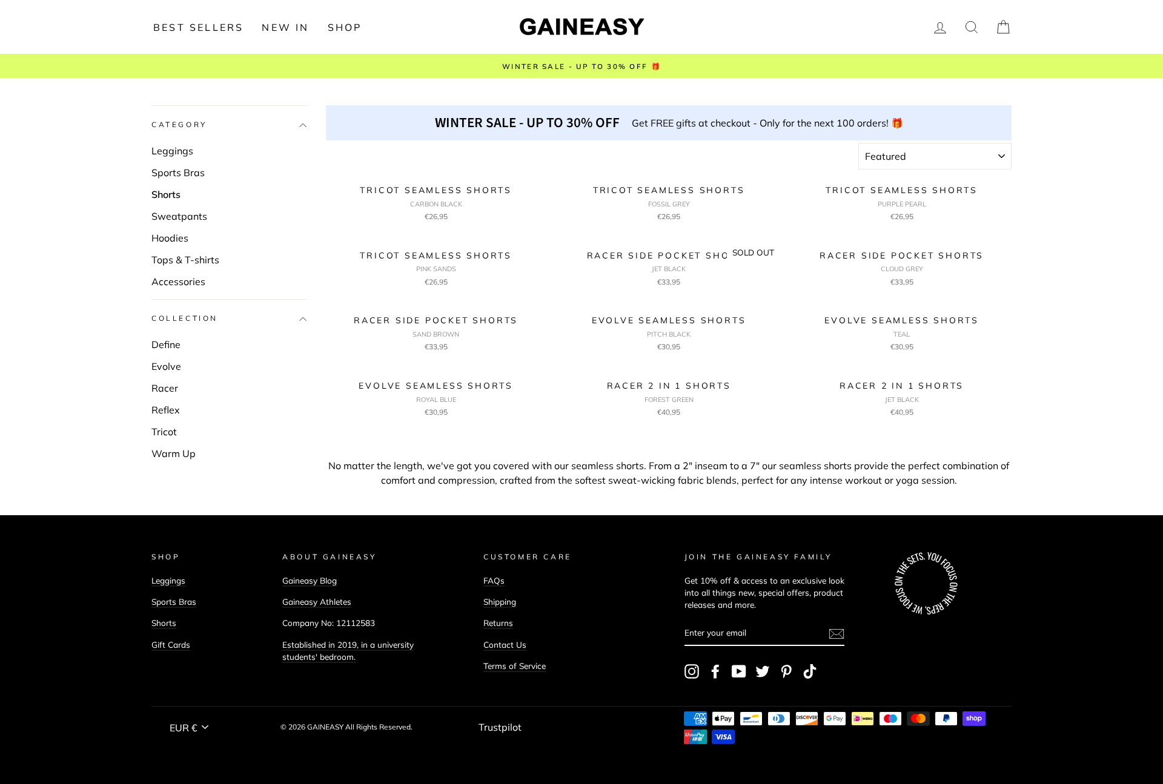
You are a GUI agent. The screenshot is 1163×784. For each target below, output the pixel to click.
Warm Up (173, 453)
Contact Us (504, 644)
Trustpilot (500, 727)
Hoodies (169, 238)
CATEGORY (179, 125)
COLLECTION (184, 318)
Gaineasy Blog (309, 580)
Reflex (165, 410)
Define (166, 344)
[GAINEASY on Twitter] (762, 671)
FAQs (494, 580)
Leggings (172, 151)
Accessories (178, 281)
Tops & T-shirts (185, 260)
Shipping (499, 601)
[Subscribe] (836, 633)
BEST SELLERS (198, 27)
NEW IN (285, 27)
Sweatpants (179, 216)
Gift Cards (170, 644)
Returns (498, 623)
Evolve (166, 366)
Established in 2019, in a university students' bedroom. (348, 650)
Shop (345, 27)
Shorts (166, 194)
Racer (164, 388)
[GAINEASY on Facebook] (715, 671)
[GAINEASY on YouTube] (739, 671)
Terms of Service (514, 665)
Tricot (164, 432)
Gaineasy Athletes (316, 601)
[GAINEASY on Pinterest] (786, 671)
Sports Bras (178, 172)
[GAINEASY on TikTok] (810, 671)
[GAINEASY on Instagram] (691, 671)
